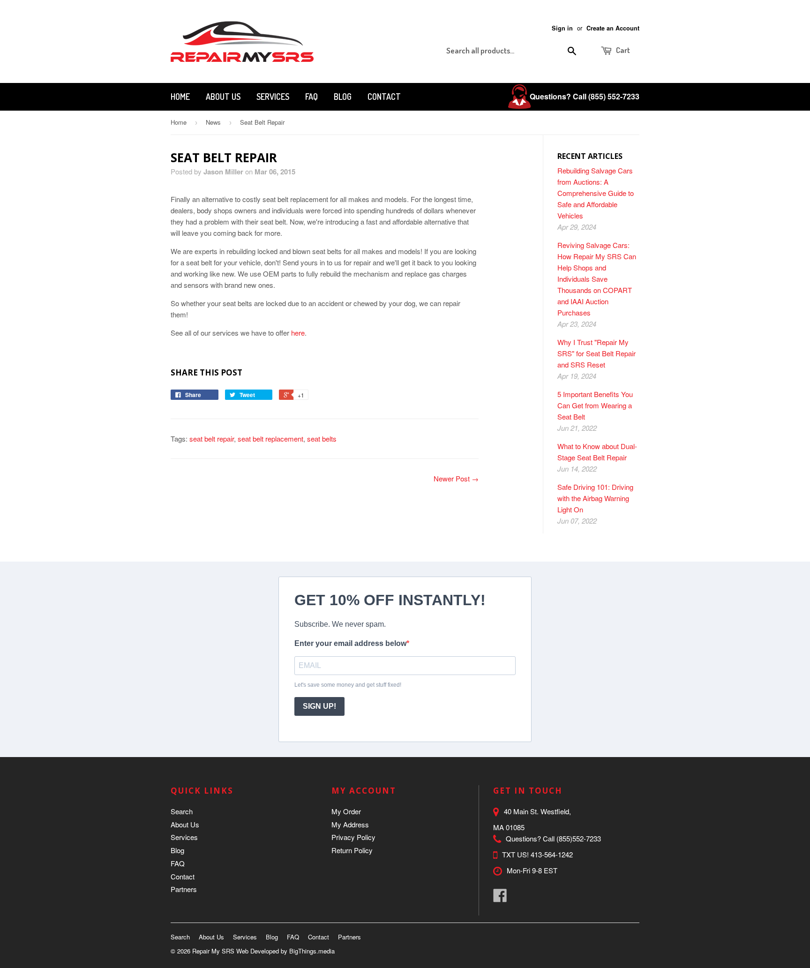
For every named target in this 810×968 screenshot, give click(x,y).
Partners (184, 889)
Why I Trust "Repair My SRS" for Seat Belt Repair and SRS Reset (596, 353)
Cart (622, 50)
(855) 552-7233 (613, 96)
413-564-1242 (552, 854)
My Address (350, 824)
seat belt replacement (270, 438)
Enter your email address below (350, 643)
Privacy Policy (353, 837)
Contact (384, 96)
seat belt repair (211, 438)
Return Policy (352, 850)
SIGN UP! (319, 706)
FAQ (311, 96)
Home (180, 96)
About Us (223, 96)
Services (272, 96)
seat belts (322, 438)
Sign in (562, 28)
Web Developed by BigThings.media (285, 950)
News (213, 122)
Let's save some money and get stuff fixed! (347, 685)
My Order (346, 811)
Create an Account (612, 28)
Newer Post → (456, 478)
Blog (343, 96)
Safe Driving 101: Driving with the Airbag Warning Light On (595, 498)
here (298, 333)
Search (182, 811)
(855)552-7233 (578, 838)
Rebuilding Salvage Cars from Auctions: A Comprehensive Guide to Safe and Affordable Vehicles (595, 192)
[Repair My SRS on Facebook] (500, 898)
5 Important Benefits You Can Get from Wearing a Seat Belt (595, 405)
